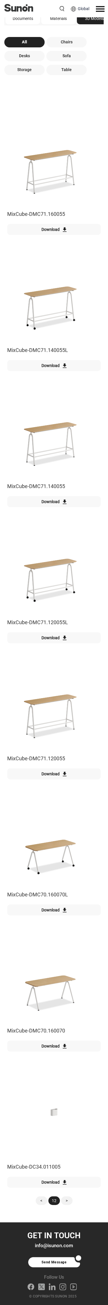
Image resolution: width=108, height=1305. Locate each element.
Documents (23, 18)
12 (54, 1200)
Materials (58, 18)
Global (83, 8)
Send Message (54, 1262)
